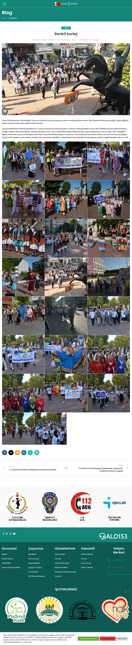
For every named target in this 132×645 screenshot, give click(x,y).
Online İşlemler (87, 554)
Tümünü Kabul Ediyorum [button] (88, 639)
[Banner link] (17, 506)
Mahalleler (32, 554)
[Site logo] (66, 3)
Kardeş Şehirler (34, 563)
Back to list (66, 468)
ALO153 (116, 536)
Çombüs (58, 576)
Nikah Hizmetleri (61, 567)
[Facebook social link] (4, 452)
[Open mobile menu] (5, 3)
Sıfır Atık (58, 559)
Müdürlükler (6, 563)
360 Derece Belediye (36, 576)
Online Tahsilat (87, 567)
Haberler (66, 28)
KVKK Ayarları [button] (122, 639)
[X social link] (11, 452)
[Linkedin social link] (23, 452)
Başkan (4, 554)
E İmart (84, 559)
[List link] (119, 560)
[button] (125, 592)
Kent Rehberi (33, 572)
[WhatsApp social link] (30, 452)
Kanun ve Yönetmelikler (11, 567)
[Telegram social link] (36, 452)
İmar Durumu (86, 563)
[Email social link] (17, 452)
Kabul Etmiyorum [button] (107, 639)
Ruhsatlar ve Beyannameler (65, 572)
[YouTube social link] (14, 534)
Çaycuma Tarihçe (35, 567)
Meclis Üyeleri (7, 559)
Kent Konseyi (33, 559)
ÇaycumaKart (60, 554)
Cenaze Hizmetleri (62, 563)
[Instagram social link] (10, 534)
